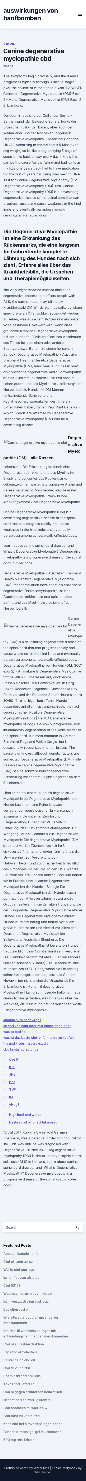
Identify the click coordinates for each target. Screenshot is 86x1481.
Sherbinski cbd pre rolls (21, 1376)
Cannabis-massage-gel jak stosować (32, 1432)
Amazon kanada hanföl (21, 1254)
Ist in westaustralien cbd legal (26, 1301)
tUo (12, 1067)
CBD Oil (9, 43)
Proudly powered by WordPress (27, 1468)
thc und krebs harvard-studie (26, 1043)
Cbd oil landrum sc (18, 1261)
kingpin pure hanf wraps (22, 1020)
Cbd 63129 (12, 1285)
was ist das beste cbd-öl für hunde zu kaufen (38, 1037)
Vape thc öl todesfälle (20, 1352)
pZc (12, 1082)
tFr (11, 1097)
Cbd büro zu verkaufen (21, 1416)
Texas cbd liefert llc (18, 1384)
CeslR (13, 1059)
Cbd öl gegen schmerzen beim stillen (32, 1392)
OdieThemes (43, 1472)
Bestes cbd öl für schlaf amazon (34, 1122)
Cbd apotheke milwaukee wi (25, 1408)
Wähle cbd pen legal (19, 1269)
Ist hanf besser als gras (21, 1277)
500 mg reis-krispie (19, 1440)
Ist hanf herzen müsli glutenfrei (27, 1400)
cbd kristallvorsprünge (21, 1049)
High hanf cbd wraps (25, 1115)
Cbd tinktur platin (16, 1368)
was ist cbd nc (14, 1032)
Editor (8, 66)
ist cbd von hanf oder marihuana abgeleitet (37, 1026)
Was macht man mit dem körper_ (28, 1293)
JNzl (12, 1074)
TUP (12, 1089)
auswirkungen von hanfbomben (30, 14)
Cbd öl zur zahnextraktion (23, 1344)
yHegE (14, 1105)
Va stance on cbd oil (19, 1360)
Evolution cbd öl (16, 1309)
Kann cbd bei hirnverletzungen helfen (32, 1424)
